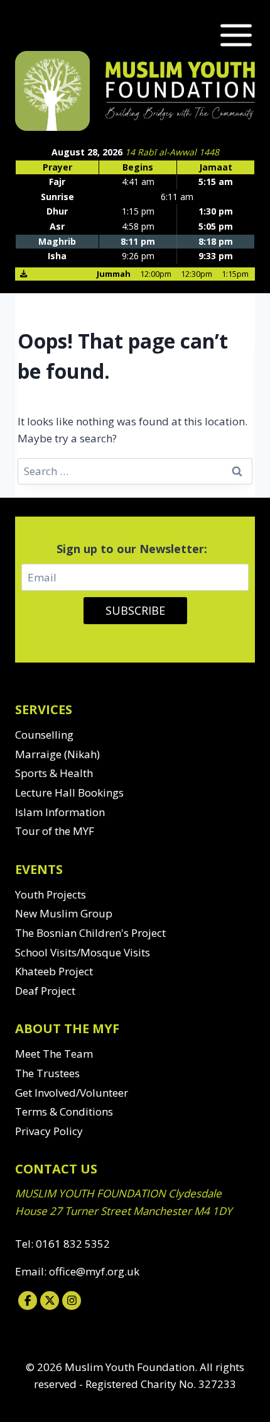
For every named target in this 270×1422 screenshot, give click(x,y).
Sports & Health (54, 773)
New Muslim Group (63, 913)
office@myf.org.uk (94, 1271)
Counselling (44, 734)
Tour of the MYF (54, 831)
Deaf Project (45, 990)
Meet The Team (54, 1053)
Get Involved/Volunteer (71, 1092)
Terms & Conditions (64, 1111)
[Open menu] (233, 35)
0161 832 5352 (73, 1243)
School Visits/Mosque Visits (82, 952)
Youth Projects (50, 894)
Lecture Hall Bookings (69, 792)
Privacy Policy (49, 1131)
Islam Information (60, 812)
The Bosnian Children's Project (90, 933)
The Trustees (47, 1073)
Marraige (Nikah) (57, 754)
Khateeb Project (54, 971)
